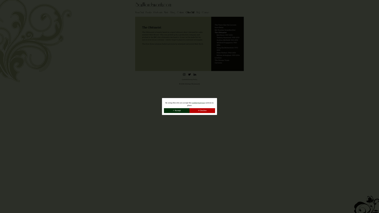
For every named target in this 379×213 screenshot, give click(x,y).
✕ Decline (202, 110)
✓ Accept (177, 110)
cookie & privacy (198, 103)
